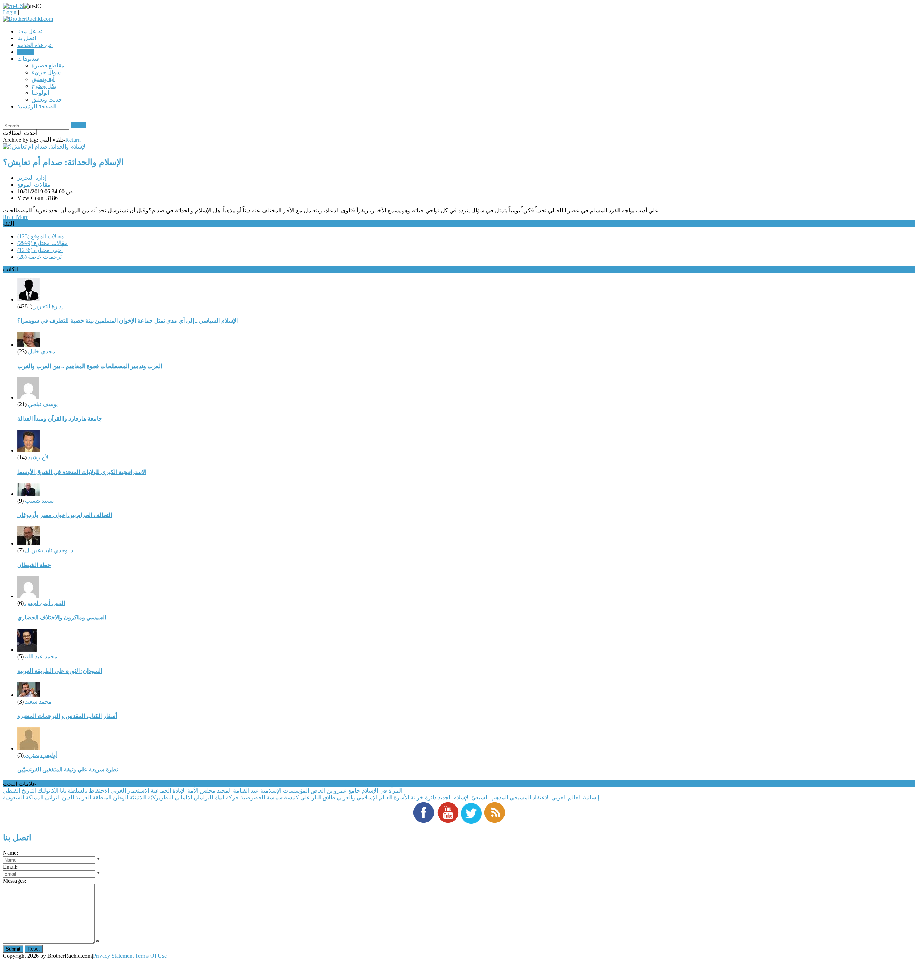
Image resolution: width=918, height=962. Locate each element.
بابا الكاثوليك (52, 791)
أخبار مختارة (40, 250)
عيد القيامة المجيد (238, 791)
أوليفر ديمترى (40, 755)
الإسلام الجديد (454, 797)
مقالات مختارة (42, 243)
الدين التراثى (59, 797)
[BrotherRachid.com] (28, 19)
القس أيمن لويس (44, 603)
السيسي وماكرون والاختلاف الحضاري (61, 617)
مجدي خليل (41, 351)
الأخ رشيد (38, 457)
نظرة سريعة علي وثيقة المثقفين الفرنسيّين (67, 769)
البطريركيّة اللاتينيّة (151, 797)
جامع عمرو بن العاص (335, 791)
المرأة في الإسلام (381, 791)
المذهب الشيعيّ (489, 797)
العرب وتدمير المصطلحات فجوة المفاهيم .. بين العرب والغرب (89, 366)
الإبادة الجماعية (168, 791)
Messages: (14, 881)
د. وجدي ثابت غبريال (48, 550)
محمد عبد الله (40, 656)
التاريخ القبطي (19, 791)
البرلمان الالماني (194, 797)
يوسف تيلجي (42, 404)
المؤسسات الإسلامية (284, 791)
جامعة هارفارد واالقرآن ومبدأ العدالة (59, 419)
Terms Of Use (151, 956)
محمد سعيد (38, 702)
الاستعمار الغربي (129, 791)
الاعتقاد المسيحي (530, 797)
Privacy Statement (113, 956)
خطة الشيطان (34, 565)
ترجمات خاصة (39, 257)
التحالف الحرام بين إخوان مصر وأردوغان (64, 515)
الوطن (120, 797)
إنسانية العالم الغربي (575, 797)
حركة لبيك (226, 797)
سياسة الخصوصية (261, 797)
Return (73, 140)
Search (78, 125)
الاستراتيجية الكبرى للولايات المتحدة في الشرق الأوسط (81, 472)
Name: (10, 853)
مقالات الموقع (34, 185)
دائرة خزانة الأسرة (415, 797)
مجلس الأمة (201, 791)
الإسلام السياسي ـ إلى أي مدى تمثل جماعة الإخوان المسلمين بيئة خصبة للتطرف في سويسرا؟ (127, 321)
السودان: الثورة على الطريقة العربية (59, 671)
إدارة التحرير (31, 178)
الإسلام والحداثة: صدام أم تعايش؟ (63, 162)
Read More (15, 217)
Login (9, 12)
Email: (10, 867)
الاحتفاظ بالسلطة (88, 791)
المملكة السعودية (23, 797)
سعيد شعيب (39, 501)
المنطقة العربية (93, 797)
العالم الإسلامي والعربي (364, 797)
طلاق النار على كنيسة (309, 797)
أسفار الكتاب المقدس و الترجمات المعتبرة (67, 716)
